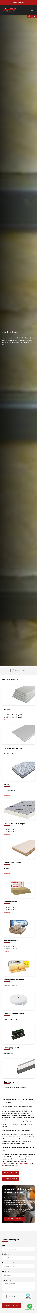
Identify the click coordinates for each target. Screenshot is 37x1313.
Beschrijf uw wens (7, 1280)
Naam (3, 1245)
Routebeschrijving (10, 1179)
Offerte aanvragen (10, 1173)
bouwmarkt (5, 1163)
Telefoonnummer (7, 1263)
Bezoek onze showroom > (15, 1219)
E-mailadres (5, 1254)
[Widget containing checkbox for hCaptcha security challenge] (17, 1296)
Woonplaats (5, 1271)
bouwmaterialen (23, 1163)
